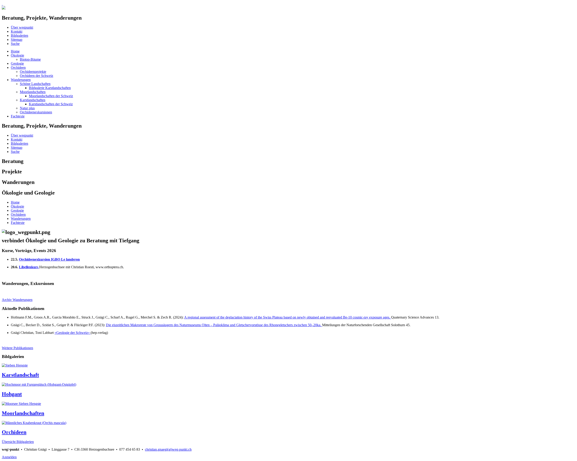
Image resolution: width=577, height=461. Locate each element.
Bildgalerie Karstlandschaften (50, 88)
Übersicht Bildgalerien (18, 442)
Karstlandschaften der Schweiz (51, 104)
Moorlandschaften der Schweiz (51, 96)
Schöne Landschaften (35, 84)
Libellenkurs (28, 267)
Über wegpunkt (22, 27)
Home (15, 51)
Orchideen (18, 67)
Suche (15, 44)
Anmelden (9, 457)
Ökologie (17, 55)
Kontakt (16, 31)
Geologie (17, 63)
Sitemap (16, 39)
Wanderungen (21, 80)
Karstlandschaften (32, 100)
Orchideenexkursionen (36, 112)
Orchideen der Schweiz (36, 76)
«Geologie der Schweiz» (73, 333)
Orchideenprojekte (33, 71)
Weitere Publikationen (17, 348)
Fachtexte (18, 116)
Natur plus (27, 108)
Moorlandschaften (33, 92)
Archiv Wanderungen (17, 300)
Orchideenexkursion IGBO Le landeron (49, 259)
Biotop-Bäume (30, 59)
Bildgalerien (19, 35)
